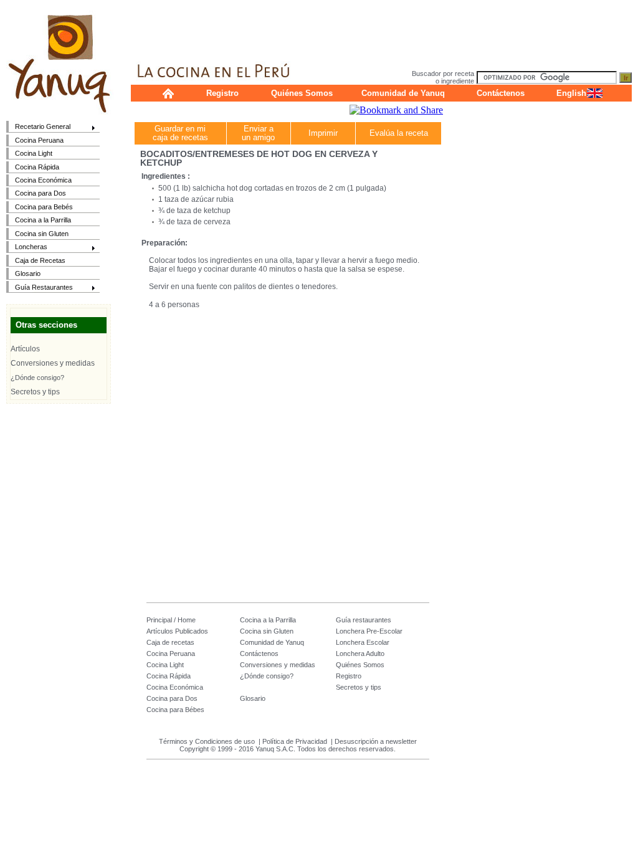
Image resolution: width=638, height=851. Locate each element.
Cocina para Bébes (175, 709)
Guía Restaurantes (39, 288)
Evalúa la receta (398, 133)
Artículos (25, 349)
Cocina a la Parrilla (43, 220)
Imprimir (323, 133)
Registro (222, 93)
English (571, 93)
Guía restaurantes (363, 620)
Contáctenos (501, 93)
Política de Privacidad (294, 741)
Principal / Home (171, 620)
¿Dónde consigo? (37, 377)
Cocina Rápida (37, 167)
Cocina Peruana (39, 140)
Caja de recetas (170, 642)
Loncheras (26, 247)
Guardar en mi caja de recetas (180, 133)
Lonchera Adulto (360, 653)
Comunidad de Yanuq (403, 93)
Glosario (27, 273)
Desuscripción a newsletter (376, 741)
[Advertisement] (381, 28)
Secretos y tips (35, 391)
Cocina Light (33, 153)
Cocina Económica (43, 180)
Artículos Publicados (177, 631)
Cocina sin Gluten (42, 233)
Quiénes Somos (302, 93)
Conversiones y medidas (53, 363)
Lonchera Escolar (362, 642)
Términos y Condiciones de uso (207, 741)
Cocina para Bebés (44, 207)
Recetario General (38, 127)
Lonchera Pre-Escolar (369, 631)
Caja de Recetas (40, 260)
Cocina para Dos (40, 193)
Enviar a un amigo (258, 133)
